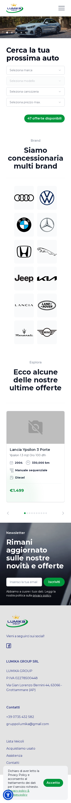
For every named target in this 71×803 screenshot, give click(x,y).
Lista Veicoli (15, 741)
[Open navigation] (61, 8)
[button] (8, 795)
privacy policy (42, 595)
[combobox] (35, 70)
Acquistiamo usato (20, 748)
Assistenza (14, 755)
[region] (35, 463)
